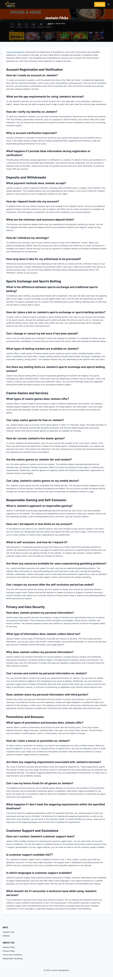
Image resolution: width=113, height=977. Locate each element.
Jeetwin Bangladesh (15, 52)
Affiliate (6, 936)
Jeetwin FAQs (9, 947)
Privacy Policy (9, 951)
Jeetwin (50, 23)
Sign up (99, 4)
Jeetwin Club (9, 932)
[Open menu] (108, 4)
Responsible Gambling (13, 958)
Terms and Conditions (12, 955)
